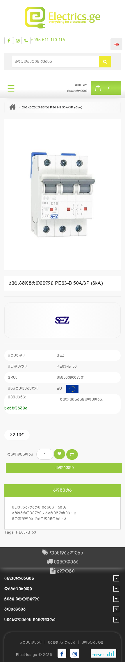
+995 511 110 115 (48, 39)
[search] (105, 61)
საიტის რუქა (62, 642)
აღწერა (62, 490)
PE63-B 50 (26, 532)
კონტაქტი (92, 642)
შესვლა (81, 85)
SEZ (61, 355)
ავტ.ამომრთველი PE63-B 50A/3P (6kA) (52, 107)
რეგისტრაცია (77, 91)
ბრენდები (31, 642)
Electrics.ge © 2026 (34, 654)
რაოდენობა (20, 454)
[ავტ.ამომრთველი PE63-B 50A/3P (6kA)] (62, 194)
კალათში (64, 468)
